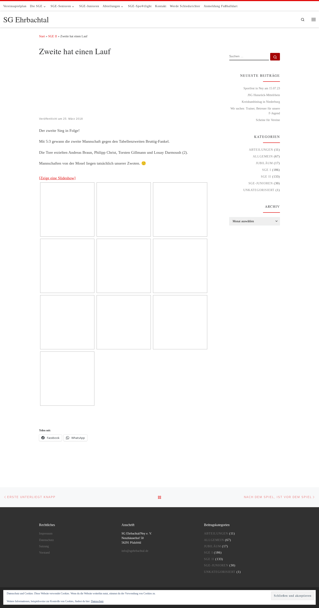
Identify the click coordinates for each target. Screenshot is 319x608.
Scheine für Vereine (268, 120)
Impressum (46, 533)
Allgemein (263, 156)
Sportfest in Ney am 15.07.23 (261, 88)
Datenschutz (97, 601)
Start (42, 36)
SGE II (52, 36)
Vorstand (44, 552)
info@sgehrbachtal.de (135, 550)
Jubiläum (264, 163)
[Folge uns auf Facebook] (314, 5)
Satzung (44, 546)
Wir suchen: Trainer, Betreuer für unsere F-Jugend (255, 111)
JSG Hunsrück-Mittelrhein (264, 95)
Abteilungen (261, 149)
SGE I (266, 170)
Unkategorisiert (259, 190)
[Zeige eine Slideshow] (57, 178)
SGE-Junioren (260, 183)
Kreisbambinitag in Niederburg (261, 101)
